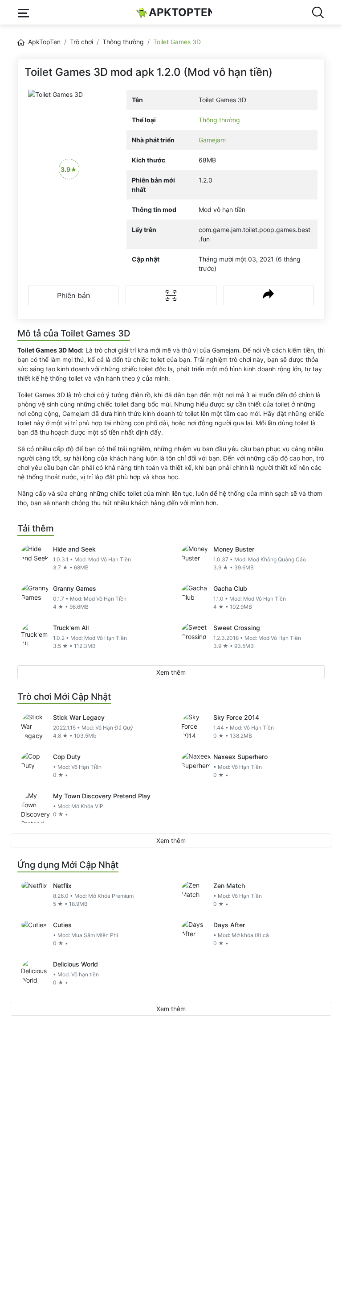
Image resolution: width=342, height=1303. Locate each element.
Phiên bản (73, 295)
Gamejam (212, 140)
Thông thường (123, 42)
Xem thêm (171, 672)
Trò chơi (81, 42)
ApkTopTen (180, 12)
